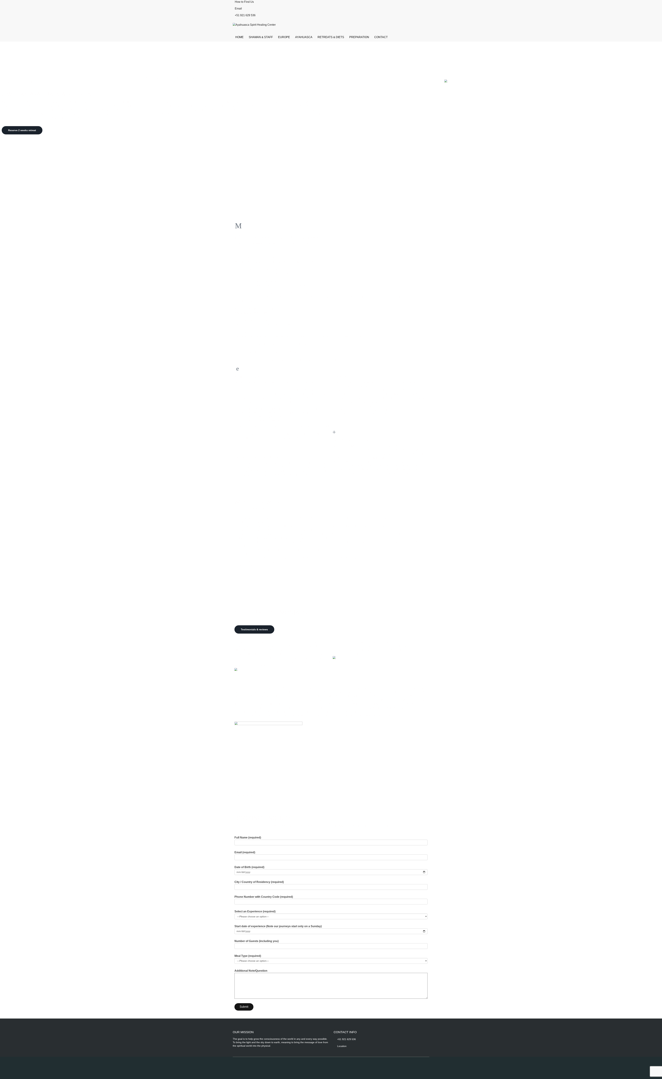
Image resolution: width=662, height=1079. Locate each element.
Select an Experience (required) (254, 911)
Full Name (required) (247, 837)
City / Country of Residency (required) (259, 881)
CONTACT (381, 37)
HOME (239, 37)
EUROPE (284, 37)
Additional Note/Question (250, 970)
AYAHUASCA (303, 37)
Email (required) (244, 852)
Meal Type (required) (247, 955)
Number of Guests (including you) (256, 941)
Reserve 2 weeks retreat (22, 130)
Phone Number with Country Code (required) (263, 896)
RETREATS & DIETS (331, 37)
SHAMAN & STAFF (261, 37)
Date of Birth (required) (249, 867)
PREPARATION (359, 37)
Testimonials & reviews (254, 629)
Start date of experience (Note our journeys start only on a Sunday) (278, 926)
